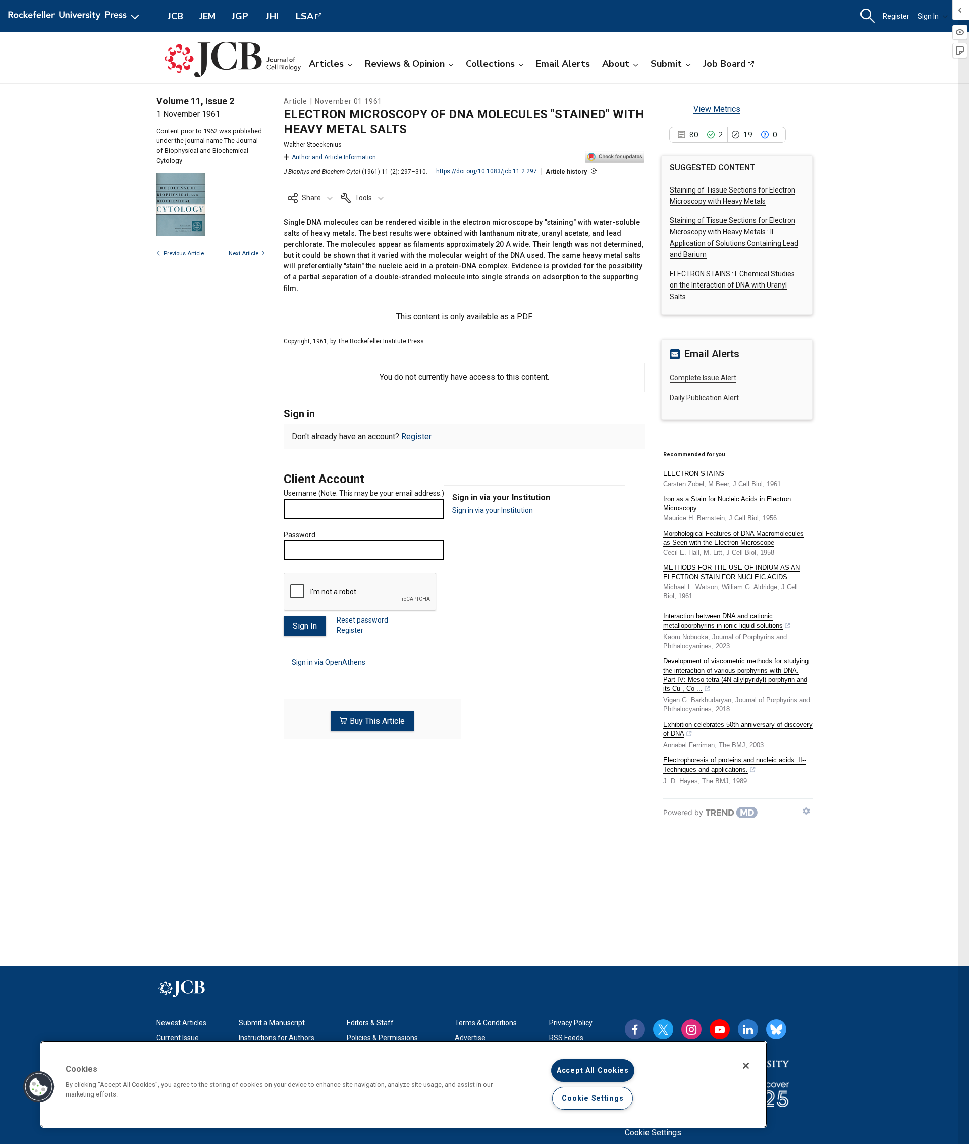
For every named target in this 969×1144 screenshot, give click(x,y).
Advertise (470, 1038)
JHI (272, 16)
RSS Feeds (566, 1038)
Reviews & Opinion (405, 63)
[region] (403, 1084)
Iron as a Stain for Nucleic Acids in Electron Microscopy (727, 503)
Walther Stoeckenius (313, 144)
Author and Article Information (334, 157)
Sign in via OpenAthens (328, 662)
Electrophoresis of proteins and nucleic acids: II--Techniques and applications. (734, 764)
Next (243, 253)
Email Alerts (563, 63)
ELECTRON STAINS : (732, 285)
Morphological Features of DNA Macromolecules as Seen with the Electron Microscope (733, 538)
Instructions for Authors (276, 1038)
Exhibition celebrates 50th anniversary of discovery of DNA (738, 729)
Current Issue (177, 1038)
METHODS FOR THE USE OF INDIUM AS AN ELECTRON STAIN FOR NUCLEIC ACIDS (731, 572)
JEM (207, 16)
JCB (175, 16)
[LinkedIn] (748, 1029)
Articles (326, 63)
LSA (304, 16)
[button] (310, 197)
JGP (240, 16)
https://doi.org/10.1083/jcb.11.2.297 (486, 171)
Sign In (928, 16)
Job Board (724, 63)
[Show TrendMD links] (806, 811)
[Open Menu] (75, 16)
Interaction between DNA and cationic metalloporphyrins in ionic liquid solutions (723, 620)
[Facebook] (635, 1029)
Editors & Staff (370, 1023)
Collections (490, 63)
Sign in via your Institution (492, 510)
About (615, 63)
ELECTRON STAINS (693, 474)
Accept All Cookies (593, 1070)
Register (896, 16)
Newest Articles (181, 1023)
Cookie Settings (653, 1132)
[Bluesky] (776, 1029)
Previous (184, 253)
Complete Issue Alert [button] (703, 378)
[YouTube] (720, 1029)
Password (299, 534)
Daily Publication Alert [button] (704, 398)
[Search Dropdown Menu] (867, 16)
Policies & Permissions (382, 1038)
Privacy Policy (571, 1023)
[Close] (746, 1066)
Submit (666, 63)
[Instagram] (691, 1029)
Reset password (362, 620)
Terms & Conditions (486, 1023)
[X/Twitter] (663, 1029)
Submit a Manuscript (272, 1023)
